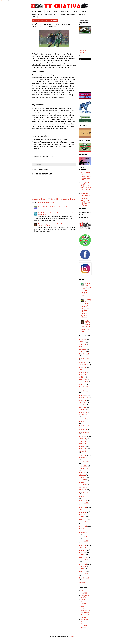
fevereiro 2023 (83, 451)
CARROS (40, 11)
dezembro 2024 (84, 387)
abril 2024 (82, 410)
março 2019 (83, 571)
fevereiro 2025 (83, 382)
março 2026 (83, 349)
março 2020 (83, 557)
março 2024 (83, 412)
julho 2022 (82, 475)
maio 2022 (82, 480)
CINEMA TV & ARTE (65, 11)
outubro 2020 (83, 537)
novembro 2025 (84, 358)
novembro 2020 (84, 532)
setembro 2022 (84, 468)
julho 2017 (82, 582)
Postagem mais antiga (68, 199)
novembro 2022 (84, 462)
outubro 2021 (83, 500)
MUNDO (63, 14)
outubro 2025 (83, 362)
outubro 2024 (83, 395)
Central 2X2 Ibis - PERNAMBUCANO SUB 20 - (53, 207)
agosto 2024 (83, 400)
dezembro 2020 (84, 528)
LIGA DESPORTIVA (37, 14)
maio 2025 (82, 374)
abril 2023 (82, 446)
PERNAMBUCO (71, 14)
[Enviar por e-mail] (36, 164)
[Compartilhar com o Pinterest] (40, 164)
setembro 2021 (84, 503)
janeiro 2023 (83, 455)
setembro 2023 (84, 432)
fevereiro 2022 (83, 487)
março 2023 (83, 448)
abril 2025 (82, 377)
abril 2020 (82, 555)
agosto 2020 (83, 545)
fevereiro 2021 (83, 522)
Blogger (70, 636)
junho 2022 (82, 477)
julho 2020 (82, 547)
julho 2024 (82, 402)
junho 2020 (82, 550)
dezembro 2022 (84, 457)
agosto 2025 (83, 367)
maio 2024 (82, 407)
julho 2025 (82, 369)
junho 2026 (82, 344)
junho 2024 (82, 405)
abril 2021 (82, 517)
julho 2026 (82, 342)
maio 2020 (82, 552)
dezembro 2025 (84, 354)
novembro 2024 (84, 391)
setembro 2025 (84, 365)
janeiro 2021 (83, 526)
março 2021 (83, 519)
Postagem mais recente (40, 199)
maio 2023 (82, 443)
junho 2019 (82, 566)
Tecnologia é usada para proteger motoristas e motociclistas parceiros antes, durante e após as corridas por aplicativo (86, 308)
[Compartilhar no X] (38, 164)
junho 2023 (82, 441)
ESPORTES (76, 11)
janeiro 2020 (83, 564)
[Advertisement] (86, 42)
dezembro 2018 (84, 578)
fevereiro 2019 (83, 574)
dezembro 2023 (84, 421)
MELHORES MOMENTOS (51, 14)
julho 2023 (82, 439)
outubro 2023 (83, 429)
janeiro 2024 (83, 419)
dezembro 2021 (84, 492)
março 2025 (83, 379)
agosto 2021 (83, 507)
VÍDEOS (34, 17)
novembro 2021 (84, 496)
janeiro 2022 (83, 490)
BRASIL (34, 11)
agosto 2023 (83, 436)
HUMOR (83, 11)
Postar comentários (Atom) (46, 202)
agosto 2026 (83, 339)
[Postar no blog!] (37, 164)
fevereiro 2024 (83, 415)
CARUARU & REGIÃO (51, 11)
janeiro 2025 (83, 384)
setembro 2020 (84, 541)
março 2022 (83, 485)
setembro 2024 (84, 397)
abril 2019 (82, 569)
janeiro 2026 (83, 351)
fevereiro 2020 (83, 560)
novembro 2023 (84, 425)
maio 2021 (82, 514)
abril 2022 (82, 482)
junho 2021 (82, 512)
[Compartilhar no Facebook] (39, 164)
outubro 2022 (83, 466)
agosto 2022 (83, 472)
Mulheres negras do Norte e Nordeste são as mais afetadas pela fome (86, 326)
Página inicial (54, 199)
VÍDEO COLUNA (82, 14)
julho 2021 (82, 509)
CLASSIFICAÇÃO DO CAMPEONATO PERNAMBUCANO (86, 176)
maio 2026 (82, 346)
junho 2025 (82, 372)
